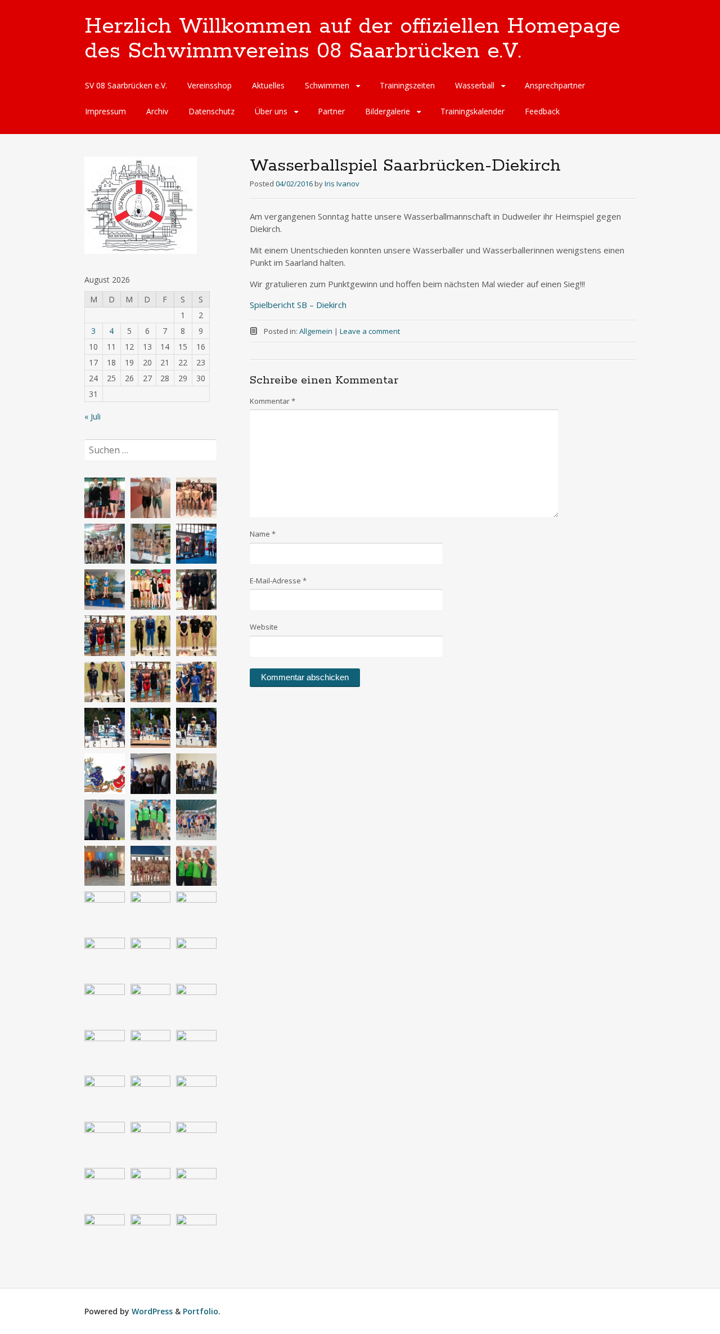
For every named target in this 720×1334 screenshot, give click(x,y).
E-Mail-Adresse (278, 580)
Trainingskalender (472, 111)
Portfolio (200, 1311)
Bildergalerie (387, 111)
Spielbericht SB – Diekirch (298, 304)
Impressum (105, 111)
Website (264, 627)
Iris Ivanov (342, 184)
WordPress (152, 1311)
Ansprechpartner (555, 85)
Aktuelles (268, 85)
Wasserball (474, 85)
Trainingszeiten (407, 85)
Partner (331, 111)
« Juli (92, 416)
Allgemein (315, 331)
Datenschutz (211, 111)
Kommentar (272, 401)
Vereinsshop (209, 85)
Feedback (542, 111)
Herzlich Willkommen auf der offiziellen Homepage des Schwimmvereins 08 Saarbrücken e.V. (352, 38)
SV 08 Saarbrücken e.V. (126, 85)
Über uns (271, 111)
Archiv (157, 111)
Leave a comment (370, 331)
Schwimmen (327, 85)
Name (263, 534)
